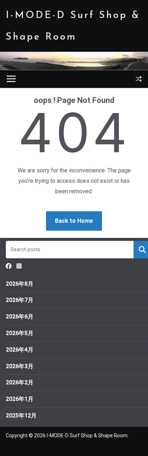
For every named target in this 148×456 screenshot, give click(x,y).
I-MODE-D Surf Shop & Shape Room (87, 435)
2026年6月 (19, 316)
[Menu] (11, 78)
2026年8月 (19, 283)
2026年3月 (19, 366)
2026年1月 (19, 399)
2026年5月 (19, 333)
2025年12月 (21, 415)
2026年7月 (19, 300)
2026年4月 (19, 349)
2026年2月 (19, 382)
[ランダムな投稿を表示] (138, 78)
